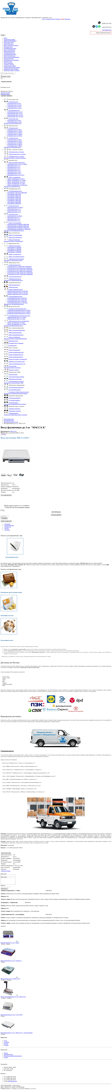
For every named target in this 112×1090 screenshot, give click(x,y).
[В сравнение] (3, 509)
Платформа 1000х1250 (14, 195)
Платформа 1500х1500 (14, 200)
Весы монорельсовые (15, 332)
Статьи (6, 1057)
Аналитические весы (15, 276)
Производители (8, 1054)
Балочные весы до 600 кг (14, 216)
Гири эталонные (8, 63)
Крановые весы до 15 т (14, 173)
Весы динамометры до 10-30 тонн (17, 185)
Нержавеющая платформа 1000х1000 (18, 224)
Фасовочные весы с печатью (17, 154)
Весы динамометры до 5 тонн (16, 183)
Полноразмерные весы (15, 296)
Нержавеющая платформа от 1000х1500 (19, 229)
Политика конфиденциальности (13, 1056)
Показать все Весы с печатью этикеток (15, 158)
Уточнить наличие (56, 514)
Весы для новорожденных (16, 256)
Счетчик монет (13, 402)
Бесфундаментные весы (16, 289)
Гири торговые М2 (14, 350)
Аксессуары (12, 366)
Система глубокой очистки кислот (19, 392)
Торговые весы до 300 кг (14, 144)
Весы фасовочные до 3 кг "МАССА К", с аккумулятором (16, 1032)
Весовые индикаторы (15, 379)
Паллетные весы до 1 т (14, 209)
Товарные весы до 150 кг (14, 131)
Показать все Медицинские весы (13, 260)
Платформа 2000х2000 (14, 203)
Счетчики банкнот (14, 400)
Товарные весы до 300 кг (14, 134)
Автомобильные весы (10, 54)
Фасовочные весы (14, 110)
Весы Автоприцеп (14, 239)
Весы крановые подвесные (17, 162)
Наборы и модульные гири (17, 361)
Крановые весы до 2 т (13, 167)
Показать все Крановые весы (12, 186)
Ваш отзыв (4, 877)
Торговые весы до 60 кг (14, 139)
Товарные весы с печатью (16, 156)
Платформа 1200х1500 (14, 199)
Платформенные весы (10, 48)
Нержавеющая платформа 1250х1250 (18, 227)
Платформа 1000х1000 (14, 194)
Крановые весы (8, 47)
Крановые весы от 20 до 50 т (15, 175)
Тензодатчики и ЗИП (10, 66)
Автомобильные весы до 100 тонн (17, 302)
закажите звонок (24, 507)
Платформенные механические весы (19, 315)
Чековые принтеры (14, 408)
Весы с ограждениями (15, 235)
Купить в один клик (6, 521)
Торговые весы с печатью (16, 152)
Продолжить (4, 888)
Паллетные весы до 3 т (14, 212)
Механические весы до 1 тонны (16, 317)
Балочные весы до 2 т (13, 219)
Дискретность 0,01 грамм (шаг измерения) (19, 271)
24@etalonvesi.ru (106, 30)
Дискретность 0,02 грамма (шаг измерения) (20, 269)
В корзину (4, 518)
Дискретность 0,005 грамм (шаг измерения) (20, 272)
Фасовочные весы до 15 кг (15, 115)
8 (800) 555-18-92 (106, 23)
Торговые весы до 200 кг (14, 142)
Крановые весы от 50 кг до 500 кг (17, 164)
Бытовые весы (8, 61)
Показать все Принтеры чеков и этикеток (15, 414)
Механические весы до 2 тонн (16, 319)
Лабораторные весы (9, 52)
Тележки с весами (9, 64)
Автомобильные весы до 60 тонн (17, 299)
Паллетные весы (14, 206)
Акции (6, 1053)
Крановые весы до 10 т (14, 172)
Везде (5, 38)
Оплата (6, 1043)
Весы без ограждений (15, 237)
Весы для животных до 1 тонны (16, 324)
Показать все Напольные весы (12, 147)
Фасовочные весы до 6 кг (15, 113)
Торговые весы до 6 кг (14, 103)
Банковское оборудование (11, 69)
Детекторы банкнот (15, 398)
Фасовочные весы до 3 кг (15, 112)
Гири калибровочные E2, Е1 (17, 364)
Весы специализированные (11, 57)
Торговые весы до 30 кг (14, 106)
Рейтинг (3, 885)
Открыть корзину (5, 92)
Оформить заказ (5, 94)
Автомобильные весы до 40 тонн (17, 298)
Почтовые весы (13, 119)
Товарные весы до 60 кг (14, 129)
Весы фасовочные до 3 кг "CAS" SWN (11, 1014)
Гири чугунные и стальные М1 (18, 359)
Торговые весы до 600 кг (14, 146)
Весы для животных (9, 50)
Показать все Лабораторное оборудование (15, 393)
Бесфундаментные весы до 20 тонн (17, 291)
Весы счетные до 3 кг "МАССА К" (10, 978)
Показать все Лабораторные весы (13, 280)
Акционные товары (9, 39)
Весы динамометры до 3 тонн (16, 182)
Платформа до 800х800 (14, 252)
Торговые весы (13, 101)
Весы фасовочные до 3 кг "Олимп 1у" (11, 960)
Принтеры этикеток (15, 411)
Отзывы (6, 1045)
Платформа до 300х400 (14, 247)
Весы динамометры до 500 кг (16, 179)
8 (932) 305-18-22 (106, 27)
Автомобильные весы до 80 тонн (17, 301)
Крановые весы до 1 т (13, 165)
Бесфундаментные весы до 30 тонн (17, 292)
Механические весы (9, 55)
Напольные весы (8, 44)
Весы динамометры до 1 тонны (16, 180)
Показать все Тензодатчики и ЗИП (13, 383)
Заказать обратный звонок (103, 32)
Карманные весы (8, 58)
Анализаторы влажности (16, 387)
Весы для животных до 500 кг (16, 322)
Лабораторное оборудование (12, 67)
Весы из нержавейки (15, 223)
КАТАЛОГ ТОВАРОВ (6, 95)
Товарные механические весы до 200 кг (19, 312)
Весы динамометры (15, 177)
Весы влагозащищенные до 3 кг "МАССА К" (13, 996)
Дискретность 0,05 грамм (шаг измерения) (19, 268)
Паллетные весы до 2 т (14, 210)
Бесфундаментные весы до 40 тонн (17, 294)
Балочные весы (13, 214)
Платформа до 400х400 (14, 249)
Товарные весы (13, 128)
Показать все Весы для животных (13, 241)
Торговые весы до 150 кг (14, 141)
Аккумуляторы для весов (16, 381)
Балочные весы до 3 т (13, 220)
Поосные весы (13, 287)
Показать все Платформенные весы (14, 230)
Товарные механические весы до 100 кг (19, 310)
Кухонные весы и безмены (11, 60)
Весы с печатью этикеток (11, 45)
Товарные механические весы (17, 308)
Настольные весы (9, 42)
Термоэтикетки (13, 413)
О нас (5, 1040)
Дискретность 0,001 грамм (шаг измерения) (20, 274)
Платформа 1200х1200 (14, 197)
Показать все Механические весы (13, 325)
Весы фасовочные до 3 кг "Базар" (10, 942)
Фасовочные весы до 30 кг (15, 116)
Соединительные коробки (16, 376)
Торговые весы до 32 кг (14, 108)
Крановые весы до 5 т (13, 170)
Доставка (6, 1042)
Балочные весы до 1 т (13, 217)
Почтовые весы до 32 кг (14, 122)
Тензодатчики (13, 374)
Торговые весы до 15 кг (14, 105)
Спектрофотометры (15, 389)
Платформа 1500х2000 (14, 202)
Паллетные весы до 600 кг (15, 207)
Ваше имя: (3, 874)
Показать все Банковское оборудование (15, 404)
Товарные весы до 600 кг (14, 135)
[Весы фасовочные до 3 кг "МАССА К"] (16, 471)
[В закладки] (1, 509)
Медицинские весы (9, 51)
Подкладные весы (14, 285)
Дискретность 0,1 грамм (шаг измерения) (19, 266)
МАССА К (13, 431)
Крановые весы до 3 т (13, 168)
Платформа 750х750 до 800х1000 (17, 192)
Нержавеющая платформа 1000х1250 (18, 226)
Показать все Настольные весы (12, 123)
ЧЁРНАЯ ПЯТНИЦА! (10, 41)
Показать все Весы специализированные (15, 338)
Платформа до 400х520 (14, 250)
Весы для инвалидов (15, 254)
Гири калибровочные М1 (16, 352)
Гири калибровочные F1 (16, 357)
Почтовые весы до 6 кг (14, 120)
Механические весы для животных (19, 321)
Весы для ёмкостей (14, 337)
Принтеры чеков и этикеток (12, 70)
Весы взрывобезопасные (16, 335)
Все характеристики (6, 495)
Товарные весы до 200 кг (14, 132)
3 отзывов (3, 434)
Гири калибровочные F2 (16, 354)
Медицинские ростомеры (16, 259)
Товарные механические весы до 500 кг (19, 313)
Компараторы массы (15, 279)
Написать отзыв (5, 871)
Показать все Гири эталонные (12, 367)
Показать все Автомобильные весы (14, 304)
